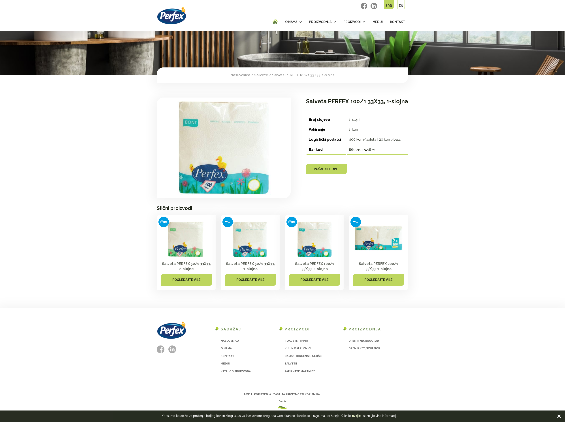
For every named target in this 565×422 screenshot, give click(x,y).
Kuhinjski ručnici (298, 348)
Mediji (378, 22)
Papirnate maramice (300, 371)
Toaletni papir (296, 340)
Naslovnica (240, 75)
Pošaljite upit (326, 169)
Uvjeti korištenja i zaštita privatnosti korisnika (282, 394)
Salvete (261, 75)
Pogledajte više (186, 280)
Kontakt (397, 22)
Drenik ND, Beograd (364, 340)
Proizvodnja (320, 22)
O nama (291, 22)
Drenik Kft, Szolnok (364, 348)
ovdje (356, 416)
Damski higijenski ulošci (303, 356)
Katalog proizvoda (236, 371)
